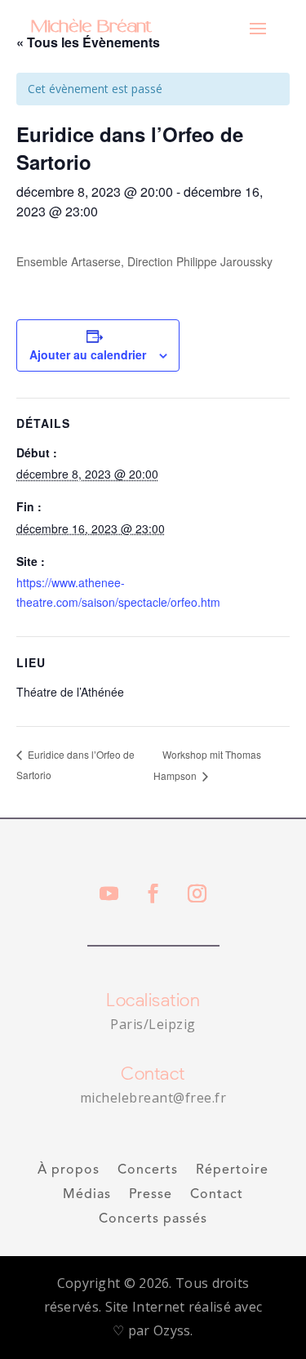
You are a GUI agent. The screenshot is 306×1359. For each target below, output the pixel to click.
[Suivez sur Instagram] (197, 893)
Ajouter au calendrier (87, 354)
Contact (216, 1195)
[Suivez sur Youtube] (109, 893)
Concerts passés (153, 1220)
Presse (150, 1195)
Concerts (148, 1171)
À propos (69, 1171)
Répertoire (232, 1171)
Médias (87, 1195)
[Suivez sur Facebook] (153, 893)
